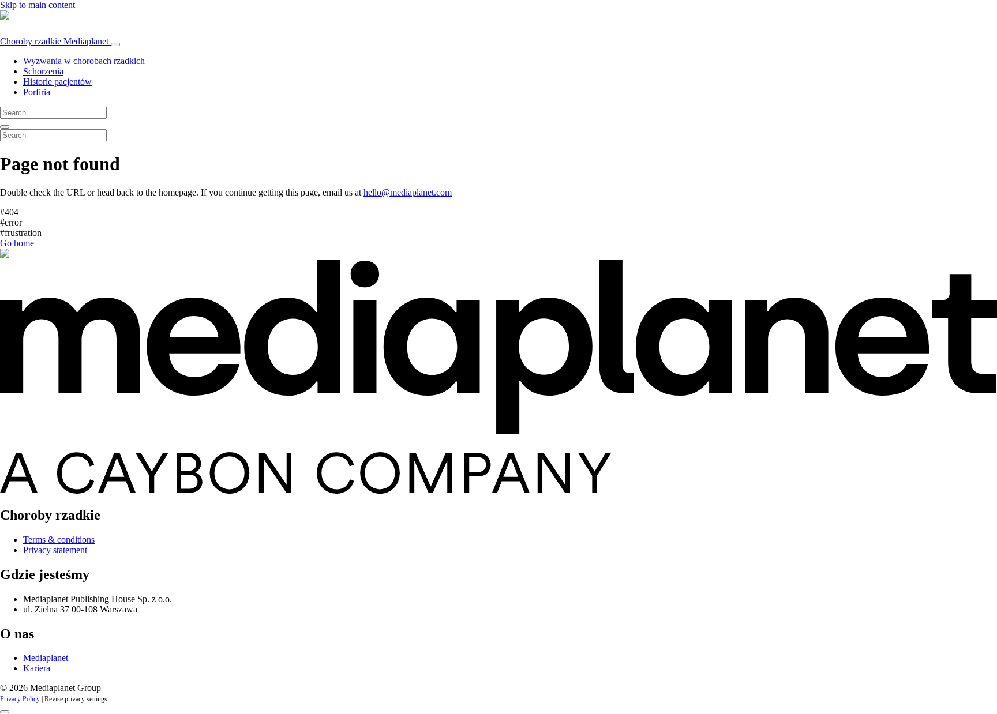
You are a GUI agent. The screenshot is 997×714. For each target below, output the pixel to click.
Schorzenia (43, 71)
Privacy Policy (20, 699)
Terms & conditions (59, 539)
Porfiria (36, 92)
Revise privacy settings (75, 699)
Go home (17, 243)
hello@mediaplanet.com (407, 192)
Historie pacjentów (57, 82)
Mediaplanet (45, 658)
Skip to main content (37, 5)
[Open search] (4, 127)
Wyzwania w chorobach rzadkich (84, 61)
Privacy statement (55, 550)
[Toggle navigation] (115, 44)
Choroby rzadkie (54, 41)
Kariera (36, 668)
